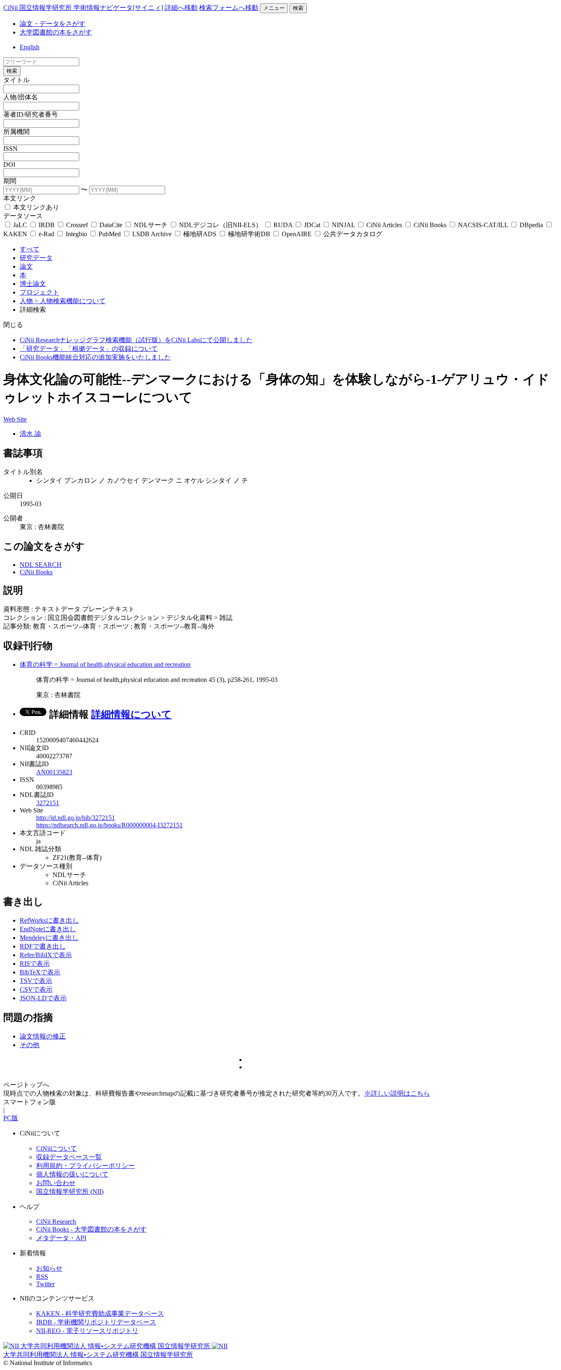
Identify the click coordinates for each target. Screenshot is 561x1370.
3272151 (47, 802)
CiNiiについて (56, 1148)
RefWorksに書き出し (49, 920)
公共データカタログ (352, 233)
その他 (29, 1044)
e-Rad (46, 233)
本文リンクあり (35, 207)
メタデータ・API (61, 1237)
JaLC (20, 224)
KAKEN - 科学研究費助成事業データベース (100, 1313)
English (29, 47)
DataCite (111, 224)
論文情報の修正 (43, 1036)
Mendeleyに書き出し (49, 937)
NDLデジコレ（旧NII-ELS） (220, 224)
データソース (23, 215)
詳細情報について (131, 714)
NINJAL (343, 224)
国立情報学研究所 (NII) (69, 1191)
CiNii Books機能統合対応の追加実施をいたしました (95, 357)
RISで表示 (35, 963)
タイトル (16, 79)
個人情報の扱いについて (72, 1174)
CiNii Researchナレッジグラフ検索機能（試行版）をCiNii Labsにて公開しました (136, 339)
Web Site (15, 419)
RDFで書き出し (43, 946)
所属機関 (16, 131)
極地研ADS (200, 233)
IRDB (46, 224)
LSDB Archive (152, 233)
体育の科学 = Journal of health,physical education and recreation (105, 664)
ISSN (10, 148)
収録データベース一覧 (69, 1157)
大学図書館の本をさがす (56, 32)
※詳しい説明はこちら (397, 1093)
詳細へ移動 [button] (181, 7)
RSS (42, 1276)
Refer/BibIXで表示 (46, 954)
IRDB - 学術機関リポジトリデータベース (96, 1322)
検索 (298, 8)
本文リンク (19, 198)
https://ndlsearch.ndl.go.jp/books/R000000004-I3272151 (109, 825)
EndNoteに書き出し (48, 929)
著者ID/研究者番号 (30, 114)
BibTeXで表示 (40, 972)
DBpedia (531, 224)
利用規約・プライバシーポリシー (85, 1165)
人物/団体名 (20, 97)
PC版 (10, 1117)
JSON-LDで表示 (43, 998)
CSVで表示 (36, 989)
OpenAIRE (296, 233)
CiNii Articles (384, 224)
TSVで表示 (36, 980)
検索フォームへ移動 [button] (228, 7)
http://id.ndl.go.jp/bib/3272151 (75, 817)
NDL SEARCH (41, 564)
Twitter (45, 1283)
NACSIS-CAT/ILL (483, 224)
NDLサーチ (150, 224)
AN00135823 (54, 772)
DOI (9, 164)
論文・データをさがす (52, 23)
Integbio (76, 233)
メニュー (274, 8)
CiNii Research (56, 1221)
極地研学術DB (249, 233)
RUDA (283, 224)
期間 (9, 180)
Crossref (77, 224)
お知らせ (49, 1268)
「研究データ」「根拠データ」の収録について (89, 348)
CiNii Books (430, 224)
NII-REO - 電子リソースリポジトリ (87, 1330)
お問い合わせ (56, 1182)
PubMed (109, 233)
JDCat (312, 224)
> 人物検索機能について (70, 300)
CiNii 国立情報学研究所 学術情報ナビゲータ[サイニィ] (83, 7)
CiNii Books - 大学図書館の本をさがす (91, 1229)
